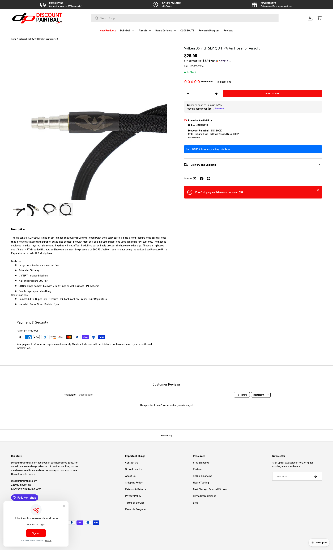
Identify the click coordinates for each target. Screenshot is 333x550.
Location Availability (200, 120)
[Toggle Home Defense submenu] (175, 30)
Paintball (125, 30)
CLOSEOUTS (187, 30)
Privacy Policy (133, 495)
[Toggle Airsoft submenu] (150, 30)
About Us (130, 475)
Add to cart (272, 93)
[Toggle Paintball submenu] (133, 30)
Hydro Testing (201, 482)
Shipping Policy (134, 482)
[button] (320, 18)
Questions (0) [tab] (86, 394)
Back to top (166, 435)
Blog (195, 502)
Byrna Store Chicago (204, 495)
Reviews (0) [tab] (70, 394)
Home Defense (163, 30)
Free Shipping (201, 462)
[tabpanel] (89, 271)
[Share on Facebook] (201, 178)
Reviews (228, 30)
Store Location (133, 469)
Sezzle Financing (202, 475)
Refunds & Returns (135, 489)
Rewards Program (209, 30)
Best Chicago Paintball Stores (210, 489)
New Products (108, 30)
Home (13, 39)
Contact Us (131, 462)
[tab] (18, 229)
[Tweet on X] (194, 178)
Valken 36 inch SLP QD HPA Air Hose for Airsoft (38, 39)
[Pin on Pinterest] (208, 178)
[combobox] (185, 18)
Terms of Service (134, 502)
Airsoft (143, 30)
